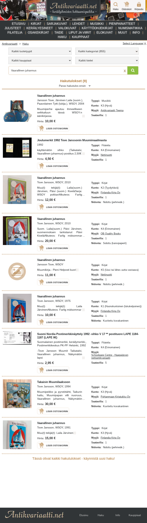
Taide (58, 32)
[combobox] (107, 51)
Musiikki (97, 23)
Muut (122, 32)
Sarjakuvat (57, 23)
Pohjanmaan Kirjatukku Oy (115, 396)
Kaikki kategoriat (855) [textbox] (91, 51)
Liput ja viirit (80, 32)
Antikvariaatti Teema (112, 110)
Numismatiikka (130, 28)
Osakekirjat (38, 32)
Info (136, 32)
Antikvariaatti (9, 43)
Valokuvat (67, 28)
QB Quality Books (111, 233)
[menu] (40, 51)
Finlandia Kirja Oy (110, 192)
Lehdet (78, 23)
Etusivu (18, 23)
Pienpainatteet (122, 23)
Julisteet (13, 28)
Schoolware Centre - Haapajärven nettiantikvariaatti (109, 356)
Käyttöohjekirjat (97, 28)
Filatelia (14, 32)
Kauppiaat (80, 37)
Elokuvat (104, 32)
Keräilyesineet (39, 28)
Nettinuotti (106, 154)
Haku (62, 37)
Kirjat (36, 23)
